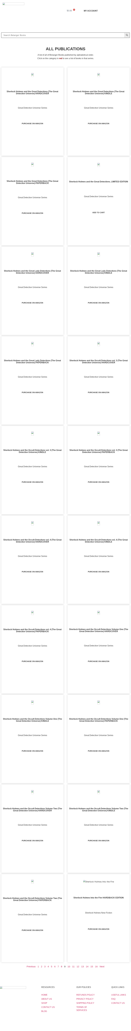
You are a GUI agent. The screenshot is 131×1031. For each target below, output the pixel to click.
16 (96, 966)
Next (102, 966)
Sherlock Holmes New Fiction (98, 913)
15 (91, 966)
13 (82, 966)
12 (78, 966)
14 (87, 966)
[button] (65, 26)
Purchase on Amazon (32, 123)
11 (73, 966)
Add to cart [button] (98, 212)
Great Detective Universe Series (32, 108)
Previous (31, 966)
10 (69, 966)
